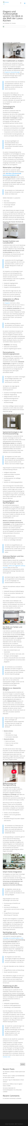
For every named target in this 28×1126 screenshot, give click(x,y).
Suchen (22, 1064)
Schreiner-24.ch (6, 1057)
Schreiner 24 (8, 23)
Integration (7, 303)
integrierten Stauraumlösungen (12, 72)
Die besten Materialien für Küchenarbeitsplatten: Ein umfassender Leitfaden (12, 1089)
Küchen (14, 23)
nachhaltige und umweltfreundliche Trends (13, 938)
